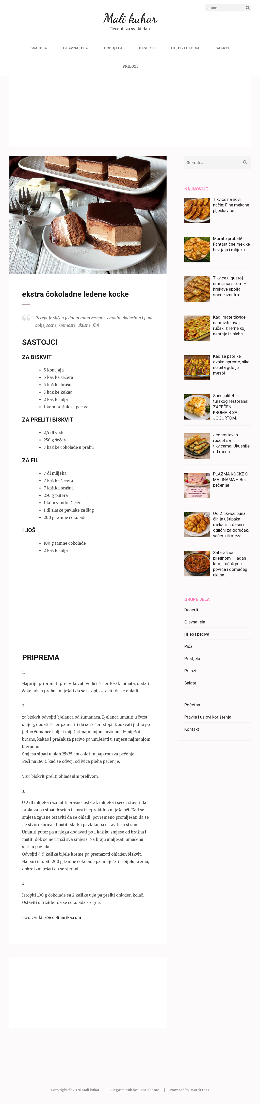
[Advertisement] (130, 111)
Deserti (147, 48)
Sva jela (38, 48)
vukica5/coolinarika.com (57, 917)
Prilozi (130, 66)
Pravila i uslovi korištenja (207, 717)
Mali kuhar (130, 18)
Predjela (113, 48)
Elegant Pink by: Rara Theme (134, 1090)
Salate (223, 48)
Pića (188, 646)
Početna (192, 704)
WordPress (200, 1090)
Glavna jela (75, 48)
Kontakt (191, 729)
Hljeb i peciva (185, 48)
